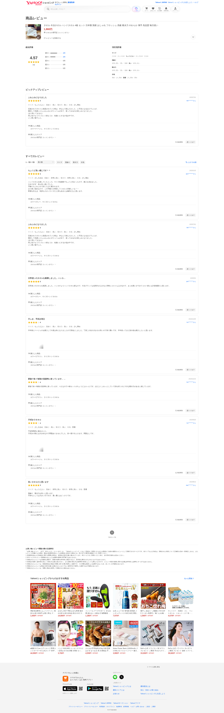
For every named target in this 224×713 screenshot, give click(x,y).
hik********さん (191, 101)
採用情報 (126, 706)
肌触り (67, 162)
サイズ (59, 162)
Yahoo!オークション (120, 703)
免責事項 (119, 706)
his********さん (191, 382)
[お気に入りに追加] (193, 37)
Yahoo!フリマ (135, 703)
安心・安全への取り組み (149, 690)
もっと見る (188, 578)
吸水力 (75, 162)
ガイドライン (110, 706)
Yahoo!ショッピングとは (122, 686)
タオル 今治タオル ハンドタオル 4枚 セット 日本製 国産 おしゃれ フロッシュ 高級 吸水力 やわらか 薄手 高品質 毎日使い (101, 25)
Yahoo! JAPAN (161, 2)
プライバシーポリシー (76, 706)
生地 (82, 162)
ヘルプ (195, 2)
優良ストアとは (118, 690)
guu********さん (191, 174)
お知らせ (116, 694)
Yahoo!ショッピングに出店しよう (180, 2)
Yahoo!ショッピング (91, 703)
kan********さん (191, 485)
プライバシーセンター (91, 706)
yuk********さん (191, 281)
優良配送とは (145, 686)
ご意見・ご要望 (150, 706)
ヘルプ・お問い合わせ (137, 706)
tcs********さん (191, 322)
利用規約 (102, 706)
